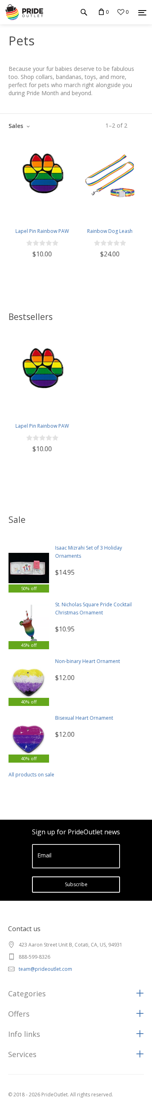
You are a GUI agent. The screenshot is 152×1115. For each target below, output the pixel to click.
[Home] (24, 12)
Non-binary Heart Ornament (87, 661)
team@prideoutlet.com (45, 969)
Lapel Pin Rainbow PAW (42, 231)
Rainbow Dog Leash (110, 231)
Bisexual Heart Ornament (84, 717)
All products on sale (31, 774)
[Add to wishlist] (15, 209)
